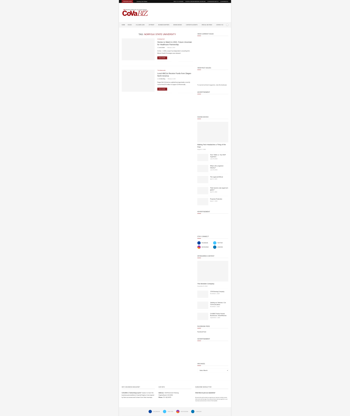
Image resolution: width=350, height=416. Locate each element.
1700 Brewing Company (217, 291)
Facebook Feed (201, 332)
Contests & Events (192, 24)
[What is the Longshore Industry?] (202, 168)
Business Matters (163, 24)
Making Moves (177, 24)
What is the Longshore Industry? (216, 167)
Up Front (151, 24)
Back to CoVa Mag (178, 1)
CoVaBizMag (162, 79)
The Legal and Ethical (216, 177)
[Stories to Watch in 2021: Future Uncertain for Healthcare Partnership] (138, 49)
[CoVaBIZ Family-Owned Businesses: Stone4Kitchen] (202, 316)
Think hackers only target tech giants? (219, 189)
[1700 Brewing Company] (202, 294)
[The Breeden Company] (212, 271)
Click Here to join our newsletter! (205, 393)
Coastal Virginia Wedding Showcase (195, 1)
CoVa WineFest (224, 1)
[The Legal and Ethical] (202, 179)
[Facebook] (222, 30)
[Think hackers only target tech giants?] (202, 190)
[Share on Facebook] (174, 61)
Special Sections (207, 24)
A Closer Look (140, 24)
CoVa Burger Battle (212, 1)
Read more (162, 58)
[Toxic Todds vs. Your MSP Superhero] (202, 157)
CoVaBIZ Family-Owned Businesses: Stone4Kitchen (218, 314)
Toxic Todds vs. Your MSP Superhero (218, 155)
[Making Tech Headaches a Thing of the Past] (212, 132)
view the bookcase (221, 85)
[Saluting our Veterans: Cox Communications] (202, 305)
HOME (123, 24)
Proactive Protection (216, 199)
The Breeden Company (205, 284)
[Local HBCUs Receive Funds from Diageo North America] (138, 81)
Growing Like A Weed (142, 1)
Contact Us (219, 24)
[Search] (227, 30)
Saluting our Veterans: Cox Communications (218, 303)
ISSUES (130, 24)
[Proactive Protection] (202, 201)
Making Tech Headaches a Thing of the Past (211, 146)
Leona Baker (162, 47)
